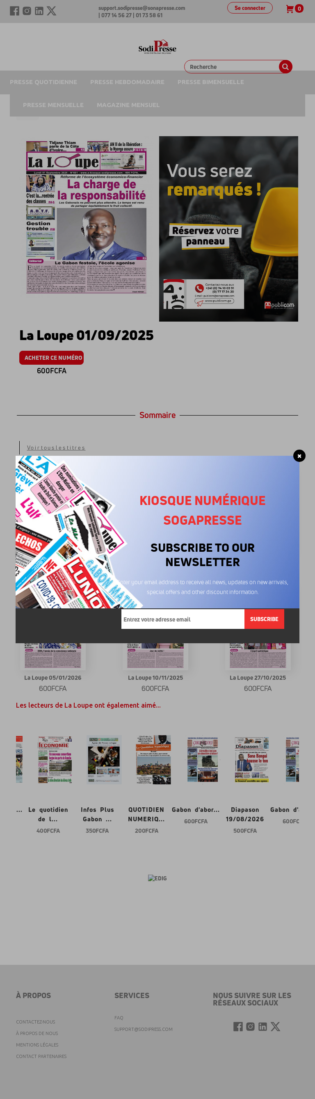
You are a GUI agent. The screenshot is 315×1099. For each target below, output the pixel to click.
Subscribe (264, 619)
